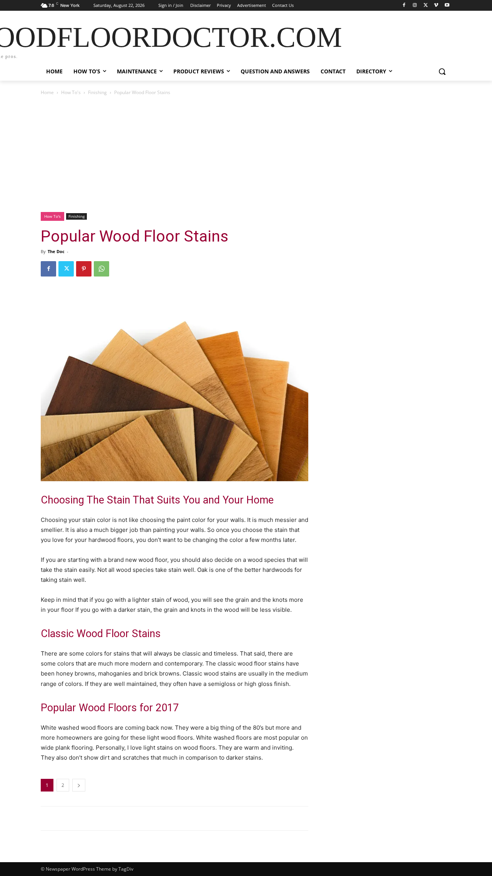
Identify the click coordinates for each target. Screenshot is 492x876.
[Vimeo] (436, 5)
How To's (71, 92)
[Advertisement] (246, 154)
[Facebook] (404, 5)
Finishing (97, 92)
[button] (442, 71)
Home (47, 92)
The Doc (56, 251)
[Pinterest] (83, 269)
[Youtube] (446, 5)
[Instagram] (415, 5)
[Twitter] (425, 5)
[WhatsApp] (101, 269)
